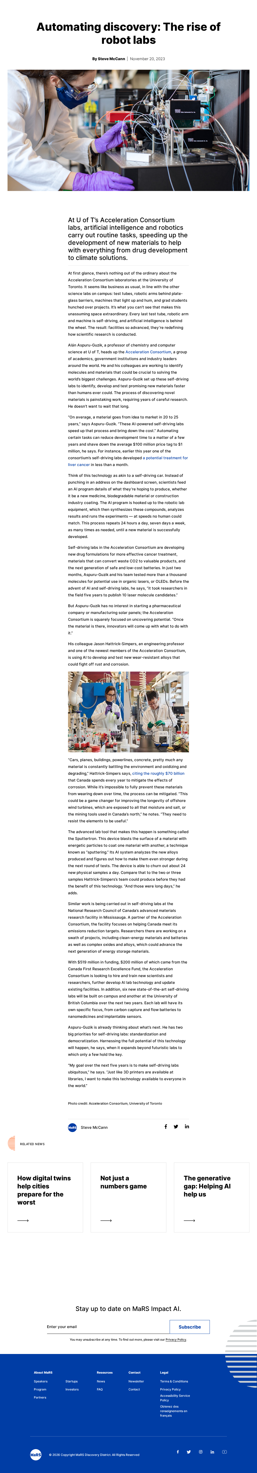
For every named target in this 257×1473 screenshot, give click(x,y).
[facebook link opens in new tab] (178, 1452)
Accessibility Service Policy (175, 1398)
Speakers (40, 1381)
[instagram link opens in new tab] (201, 1452)
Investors (72, 1389)
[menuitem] (50, 1381)
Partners (40, 1397)
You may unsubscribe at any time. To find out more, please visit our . (128, 1339)
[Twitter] (176, 1126)
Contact (134, 1372)
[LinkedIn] (187, 1126)
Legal (164, 1372)
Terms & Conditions (174, 1381)
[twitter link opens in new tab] (189, 1452)
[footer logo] (35, 1454)
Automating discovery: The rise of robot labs (128, 33)
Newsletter (136, 1381)
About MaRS (43, 1372)
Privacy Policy (176, 1339)
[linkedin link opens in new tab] (212, 1452)
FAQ (100, 1389)
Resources (105, 1372)
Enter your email (62, 1326)
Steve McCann (94, 1127)
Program (40, 1389)
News (101, 1381)
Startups (72, 1381)
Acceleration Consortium (148, 352)
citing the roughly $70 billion (158, 773)
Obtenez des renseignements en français (173, 1411)
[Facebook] (166, 1126)
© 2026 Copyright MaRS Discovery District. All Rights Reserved (94, 1455)
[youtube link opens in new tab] (224, 1452)
